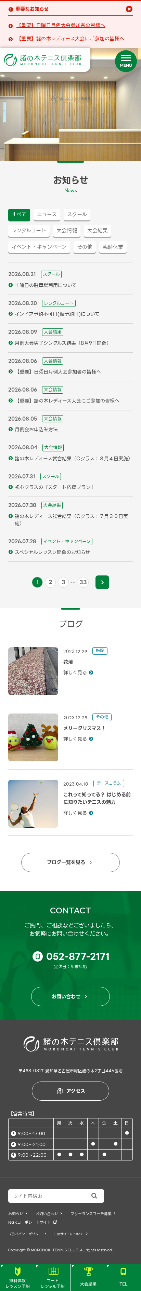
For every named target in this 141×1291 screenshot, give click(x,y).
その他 (84, 247)
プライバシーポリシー (27, 1234)
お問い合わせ (69, 996)
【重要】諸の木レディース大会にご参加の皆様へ (70, 38)
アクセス (71, 1091)
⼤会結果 (97, 231)
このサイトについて (70, 1234)
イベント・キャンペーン (39, 247)
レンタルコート (29, 231)
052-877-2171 (73, 956)
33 (83, 582)
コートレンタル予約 (53, 1278)
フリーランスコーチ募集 (92, 1214)
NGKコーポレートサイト (32, 1222)
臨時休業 (113, 247)
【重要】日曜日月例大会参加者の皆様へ (60, 25)
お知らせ (17, 1214)
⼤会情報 (66, 231)
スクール (77, 214)
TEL (123, 1277)
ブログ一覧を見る (69, 862)
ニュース (47, 214)
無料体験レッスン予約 (17, 1278)
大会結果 (88, 1277)
